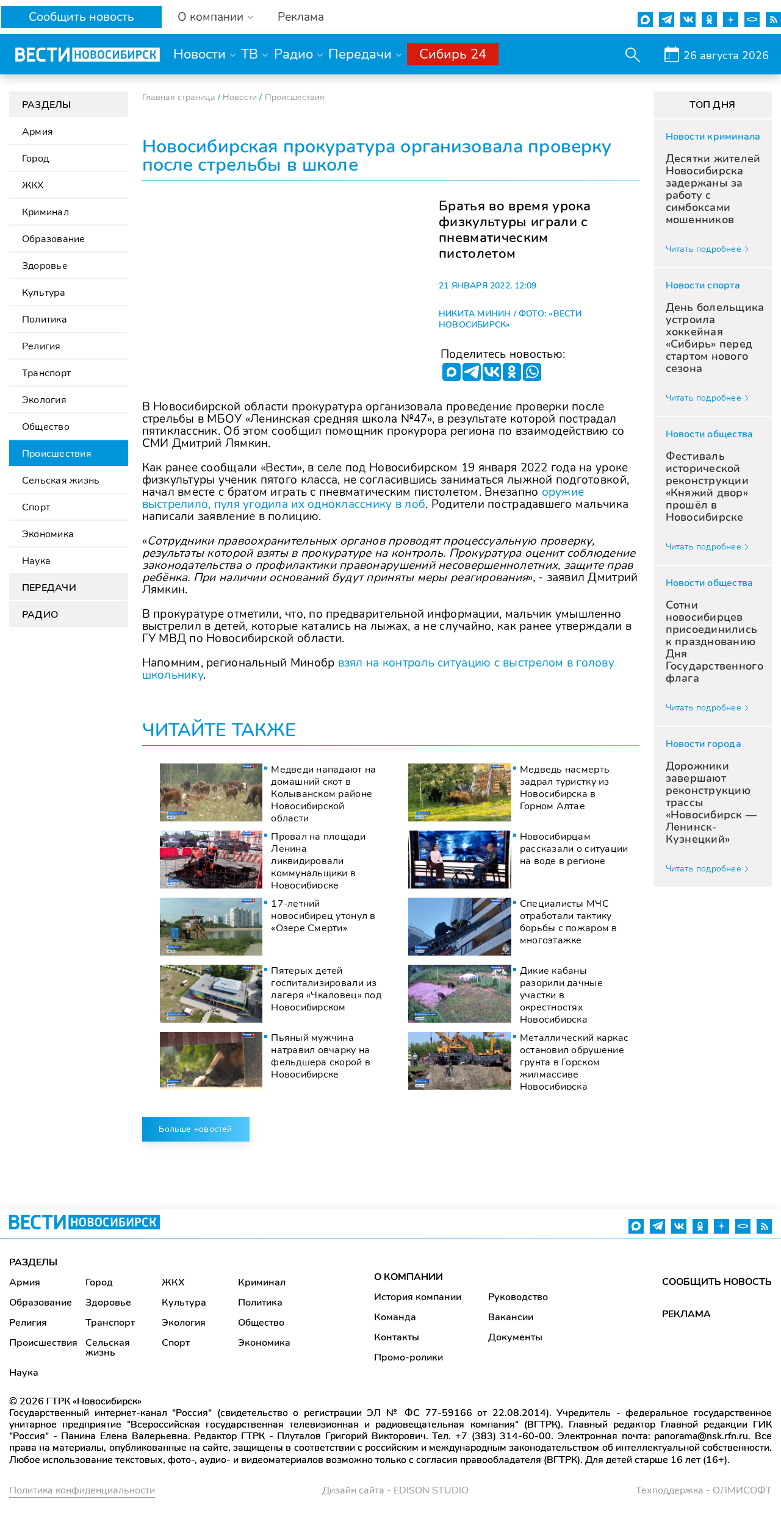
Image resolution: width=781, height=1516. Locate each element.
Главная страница (178, 97)
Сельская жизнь (60, 480)
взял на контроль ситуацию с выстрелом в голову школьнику (378, 669)
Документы (515, 1337)
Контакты (396, 1337)
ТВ (249, 54)
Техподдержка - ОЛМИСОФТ (704, 1490)
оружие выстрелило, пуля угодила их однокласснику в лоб (363, 498)
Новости (199, 54)
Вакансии (510, 1317)
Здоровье (45, 266)
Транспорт (46, 373)
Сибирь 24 (452, 54)
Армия (37, 131)
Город (35, 158)
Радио (293, 54)
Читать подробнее (703, 249)
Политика (44, 319)
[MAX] (451, 372)
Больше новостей (195, 1129)
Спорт (36, 507)
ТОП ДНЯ (712, 105)
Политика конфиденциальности (82, 1490)
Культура (43, 292)
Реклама (301, 17)
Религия (41, 346)
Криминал (45, 212)
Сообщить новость (81, 17)
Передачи (360, 54)
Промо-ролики (408, 1357)
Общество (46, 427)
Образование (53, 239)
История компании (417, 1297)
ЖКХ (33, 185)
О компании (210, 17)
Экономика (48, 534)
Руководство (518, 1297)
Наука (36, 561)
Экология (44, 400)
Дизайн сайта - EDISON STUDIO (395, 1490)
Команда (395, 1317)
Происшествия (57, 453)
